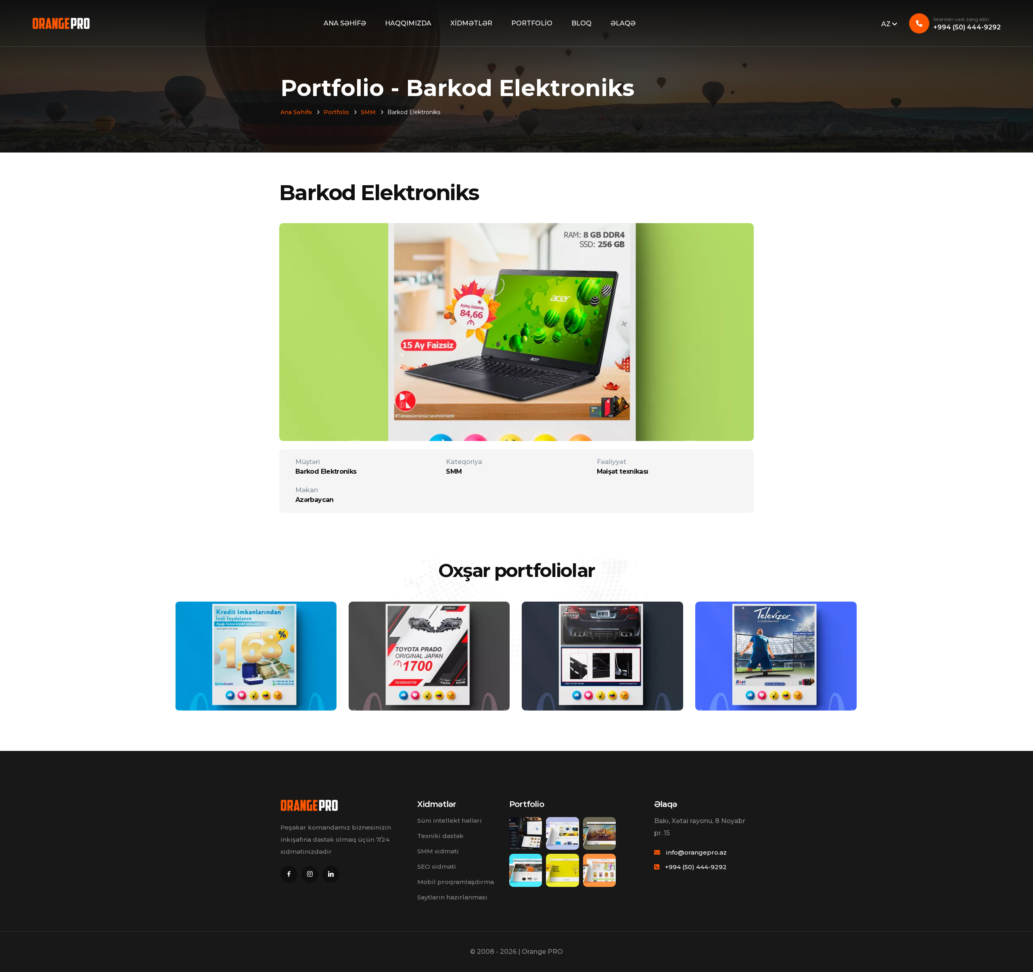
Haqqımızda (408, 23)
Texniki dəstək (440, 836)
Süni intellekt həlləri (449, 820)
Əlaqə (623, 23)
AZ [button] (886, 24)
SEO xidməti (436, 866)
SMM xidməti (438, 851)
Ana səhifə (345, 23)
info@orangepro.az (696, 852)
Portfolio (531, 23)
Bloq (581, 23)
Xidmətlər (471, 23)
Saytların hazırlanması (452, 897)
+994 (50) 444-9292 (967, 23)
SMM (368, 112)
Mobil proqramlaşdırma (455, 882)
